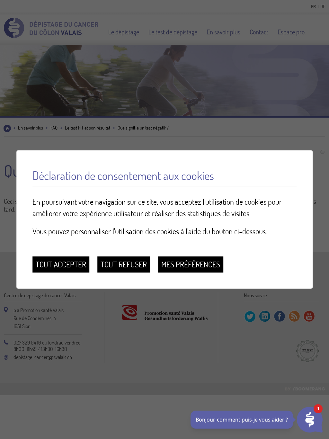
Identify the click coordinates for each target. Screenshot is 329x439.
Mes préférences (190, 264)
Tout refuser (124, 264)
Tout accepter (61, 264)
